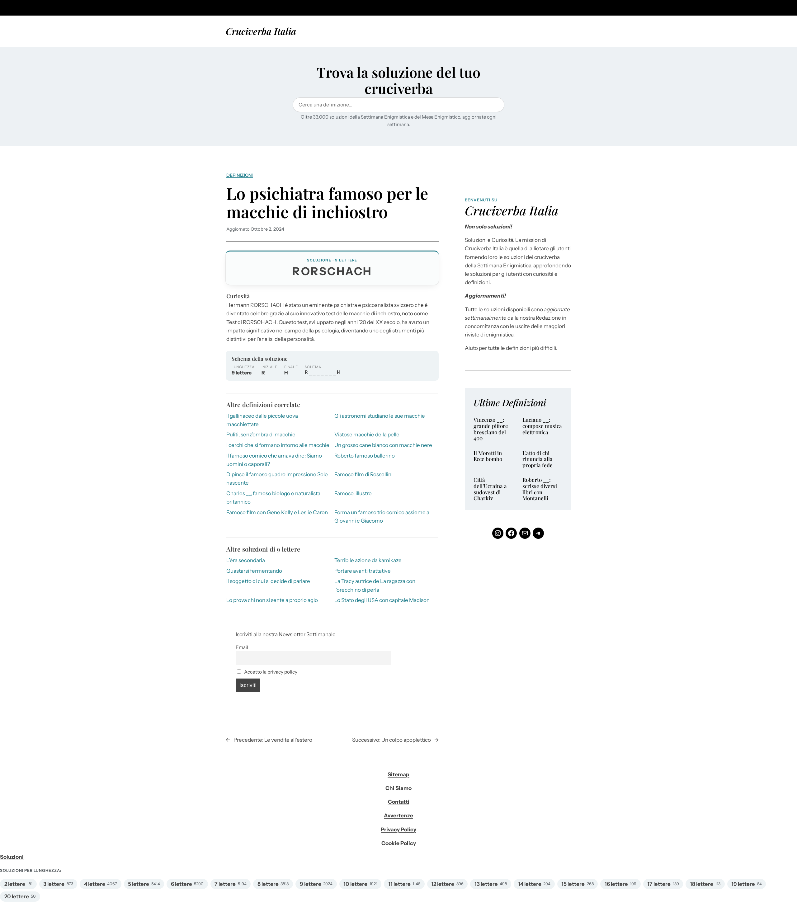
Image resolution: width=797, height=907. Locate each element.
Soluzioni (12, 857)
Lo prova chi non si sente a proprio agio (272, 600)
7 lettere (225, 884)
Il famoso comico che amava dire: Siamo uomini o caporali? (274, 460)
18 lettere (701, 884)
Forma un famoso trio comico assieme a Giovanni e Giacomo (381, 516)
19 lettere (743, 884)
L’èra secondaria (245, 560)
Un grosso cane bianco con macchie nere (383, 445)
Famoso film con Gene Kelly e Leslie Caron (277, 512)
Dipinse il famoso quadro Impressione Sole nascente (277, 478)
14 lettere (529, 884)
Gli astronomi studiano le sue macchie (379, 416)
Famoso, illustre (353, 493)
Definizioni (239, 175)
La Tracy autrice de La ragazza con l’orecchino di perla (374, 585)
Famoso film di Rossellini (363, 474)
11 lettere (399, 884)
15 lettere (573, 884)
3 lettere (53, 884)
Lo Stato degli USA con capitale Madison (382, 600)
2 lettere (14, 884)
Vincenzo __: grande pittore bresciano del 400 (491, 429)
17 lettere (659, 884)
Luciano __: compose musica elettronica (542, 426)
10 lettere (355, 884)
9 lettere (310, 884)
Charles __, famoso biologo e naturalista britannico (273, 497)
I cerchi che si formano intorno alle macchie (277, 445)
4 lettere (94, 884)
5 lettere (138, 884)
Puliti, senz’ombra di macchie (260, 434)
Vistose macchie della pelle (366, 434)
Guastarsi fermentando (254, 571)
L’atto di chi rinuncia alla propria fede (537, 459)
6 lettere (181, 884)
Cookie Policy (398, 843)
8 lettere (268, 884)
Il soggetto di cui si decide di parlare (268, 581)
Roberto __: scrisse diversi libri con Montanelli (539, 489)
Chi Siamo (398, 788)
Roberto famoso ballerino (364, 456)
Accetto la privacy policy (270, 672)
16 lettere (616, 884)
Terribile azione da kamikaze (368, 560)
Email (242, 647)
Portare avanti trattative (362, 571)
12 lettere (442, 884)
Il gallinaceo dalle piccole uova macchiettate (262, 420)
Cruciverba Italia (261, 31)
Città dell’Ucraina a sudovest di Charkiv (490, 489)
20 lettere (16, 896)
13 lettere (486, 884)
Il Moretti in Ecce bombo (488, 456)
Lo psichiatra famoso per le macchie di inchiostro (327, 202)
